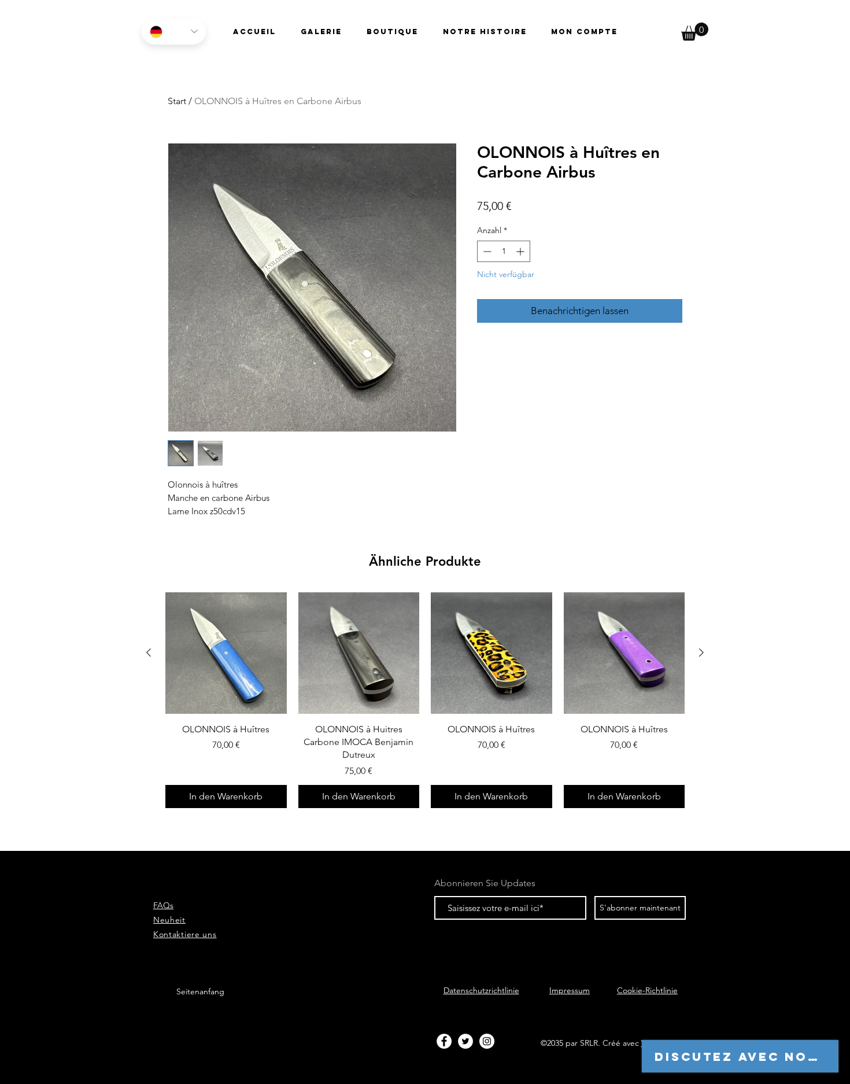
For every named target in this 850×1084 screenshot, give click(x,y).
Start (177, 100)
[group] (425, 700)
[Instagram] (486, 1041)
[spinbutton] (503, 251)
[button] (694, 31)
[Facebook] (444, 1041)
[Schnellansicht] (226, 653)
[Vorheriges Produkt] (149, 652)
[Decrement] (486, 251)
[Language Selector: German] (174, 32)
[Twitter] (465, 1041)
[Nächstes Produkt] (701, 652)
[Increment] (521, 251)
